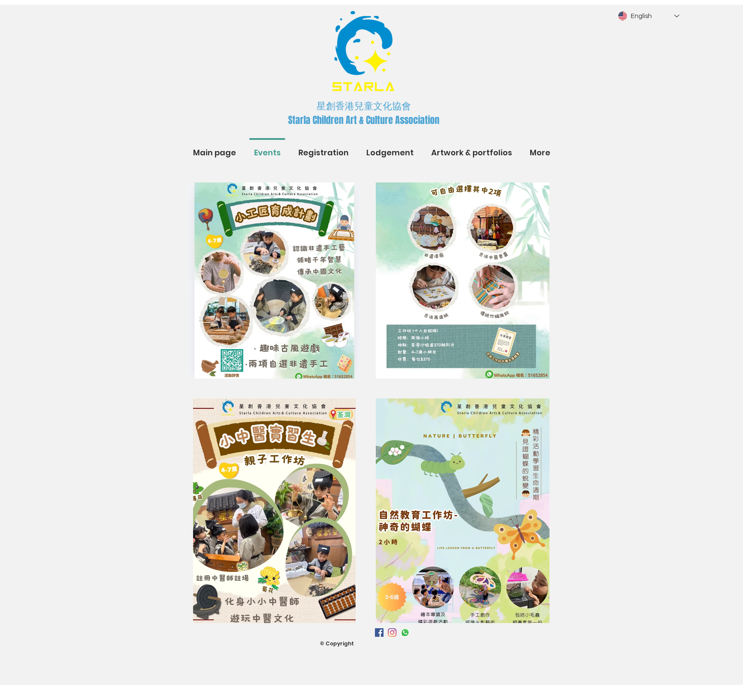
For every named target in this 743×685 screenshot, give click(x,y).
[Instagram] (392, 632)
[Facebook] (379, 632)
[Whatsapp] (405, 632)
